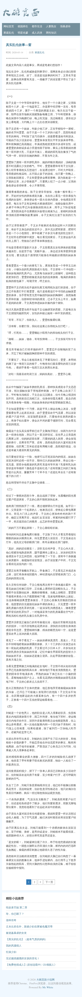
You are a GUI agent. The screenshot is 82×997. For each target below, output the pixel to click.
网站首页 (9, 26)
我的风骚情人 (13, 945)
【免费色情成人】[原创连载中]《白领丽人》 (31, 964)
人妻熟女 (51, 26)
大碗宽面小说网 (45, 979)
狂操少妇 (11, 952)
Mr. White (47, 987)
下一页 (49, 882)
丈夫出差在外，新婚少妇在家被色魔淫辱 (29, 926)
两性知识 (51, 32)
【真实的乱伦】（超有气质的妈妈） (26, 939)
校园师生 (23, 26)
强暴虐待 (65, 26)
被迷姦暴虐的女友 (16, 933)
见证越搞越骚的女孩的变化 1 (22, 958)
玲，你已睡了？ (15, 914)
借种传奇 (11, 920)
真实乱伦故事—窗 (18, 44)
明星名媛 (23, 32)
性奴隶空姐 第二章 (16, 907)
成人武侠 (37, 32)
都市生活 (37, 26)
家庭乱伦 (9, 32)
